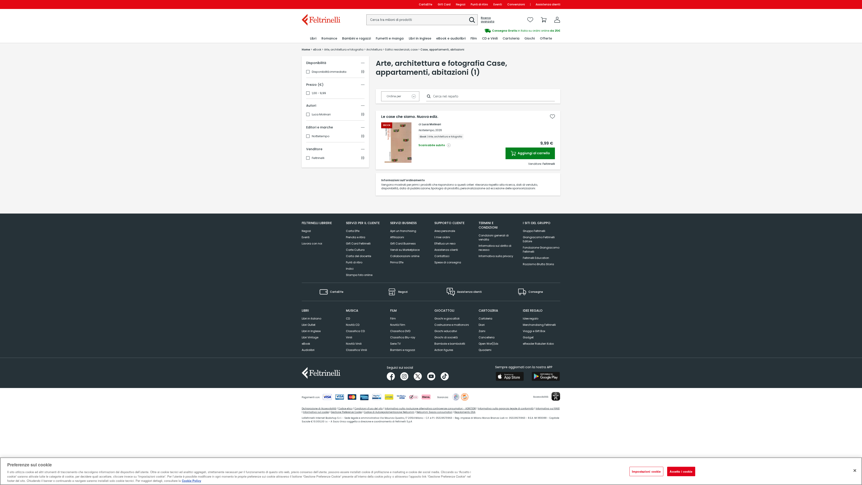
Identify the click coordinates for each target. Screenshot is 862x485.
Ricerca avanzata (487, 19)
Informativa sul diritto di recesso (495, 248)
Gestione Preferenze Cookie (346, 412)
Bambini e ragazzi (402, 350)
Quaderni (485, 350)
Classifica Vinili (356, 350)
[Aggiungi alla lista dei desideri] (552, 116)
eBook (306, 344)
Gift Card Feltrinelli (358, 243)
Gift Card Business (403, 243)
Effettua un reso (444, 243)
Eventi (497, 4)
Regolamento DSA (464, 412)
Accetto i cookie (681, 471)
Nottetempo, (426, 130)
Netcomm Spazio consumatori (434, 412)
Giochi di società (446, 337)
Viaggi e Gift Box (534, 331)
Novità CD (352, 325)
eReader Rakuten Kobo (538, 344)
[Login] (557, 20)
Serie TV (395, 344)
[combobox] (422, 19)
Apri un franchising (403, 231)
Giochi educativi (445, 331)
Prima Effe (396, 262)
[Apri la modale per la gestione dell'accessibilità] (555, 396)
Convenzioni (516, 4)
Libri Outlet (308, 325)
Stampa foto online (359, 275)
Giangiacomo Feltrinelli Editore (539, 239)
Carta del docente (358, 256)
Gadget (528, 337)
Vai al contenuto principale (320, 4)
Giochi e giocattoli (447, 318)
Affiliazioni (397, 237)
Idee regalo (530, 318)
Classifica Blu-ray (402, 337)
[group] (495, 31)
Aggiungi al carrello (533, 153)
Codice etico (345, 408)
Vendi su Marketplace (405, 250)
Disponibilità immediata (329, 72)
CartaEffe (425, 4)
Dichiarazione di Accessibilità (319, 408)
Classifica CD (355, 331)
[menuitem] (313, 38)
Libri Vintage (310, 337)
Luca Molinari (321, 114)
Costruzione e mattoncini (451, 325)
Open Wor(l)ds (488, 344)
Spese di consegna (447, 262)
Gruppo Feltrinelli (534, 231)
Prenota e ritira (355, 237)
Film (393, 318)
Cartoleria (485, 318)
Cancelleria (487, 337)
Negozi (460, 4)
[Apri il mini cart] (544, 20)
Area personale (444, 231)
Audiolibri (308, 350)
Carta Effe (352, 231)
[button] (472, 20)
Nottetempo (321, 136)
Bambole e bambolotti (449, 344)
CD (348, 318)
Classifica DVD (400, 331)
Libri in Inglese (311, 331)
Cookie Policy (191, 480)
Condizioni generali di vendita (494, 237)
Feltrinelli (318, 158)
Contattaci (441, 256)
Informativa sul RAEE (548, 408)
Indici (350, 269)
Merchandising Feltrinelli (539, 325)
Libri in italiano (311, 318)
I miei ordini (442, 237)
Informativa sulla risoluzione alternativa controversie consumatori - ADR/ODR (430, 408)
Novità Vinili (354, 344)
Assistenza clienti (548, 4)
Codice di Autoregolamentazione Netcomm (389, 412)
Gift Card (444, 4)
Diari (482, 325)
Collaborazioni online (404, 256)
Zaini (482, 331)
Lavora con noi (312, 243)
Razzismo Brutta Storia (538, 264)
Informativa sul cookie (316, 412)
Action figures (443, 350)
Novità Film (397, 325)
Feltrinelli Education (536, 258)
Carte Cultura (355, 250)
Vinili (349, 337)
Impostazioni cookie (646, 471)
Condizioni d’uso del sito (368, 408)
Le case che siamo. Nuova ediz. (409, 116)
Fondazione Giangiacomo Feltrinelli (541, 250)
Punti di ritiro (479, 4)
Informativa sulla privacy (496, 256)
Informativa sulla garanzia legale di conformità (506, 408)
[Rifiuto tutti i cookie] (855, 471)
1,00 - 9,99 (319, 93)
